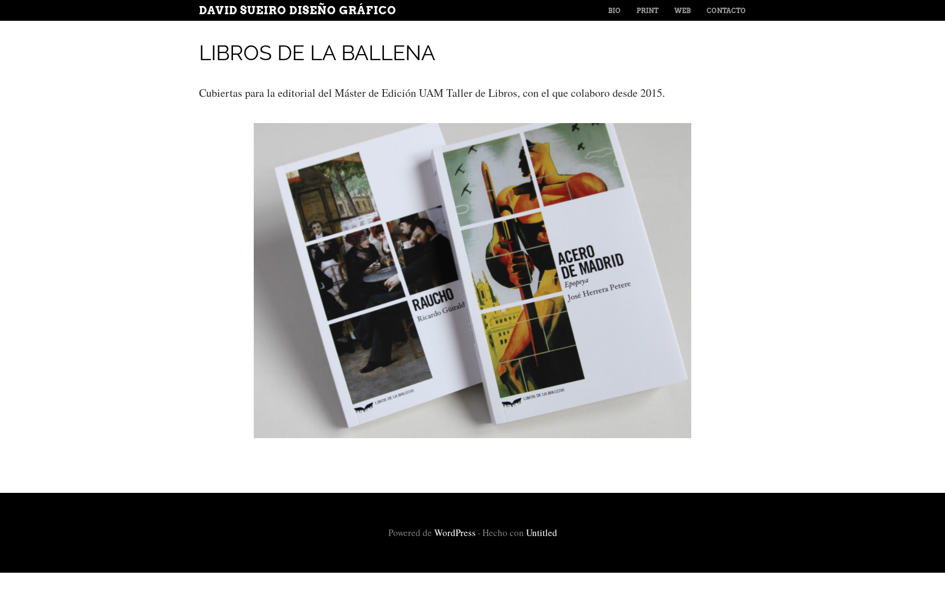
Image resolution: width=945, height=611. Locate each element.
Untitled (541, 532)
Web (682, 11)
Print (647, 11)
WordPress (455, 532)
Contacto (726, 11)
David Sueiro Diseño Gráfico (297, 10)
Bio (614, 11)
